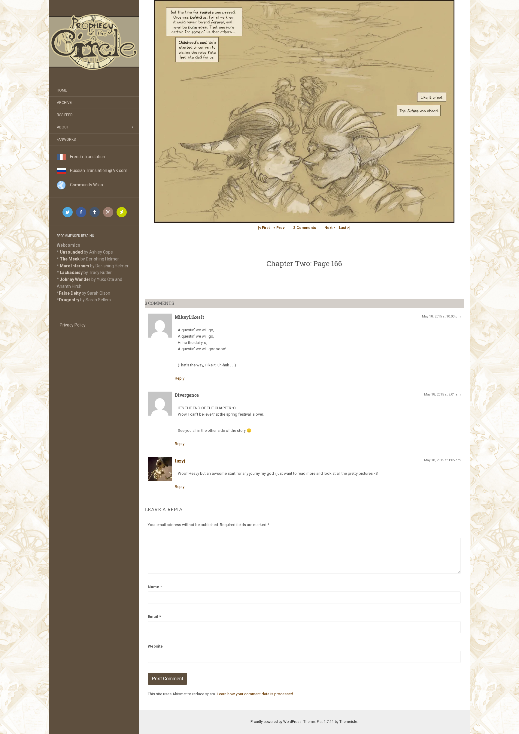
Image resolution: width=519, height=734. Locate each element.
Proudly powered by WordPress (276, 722)
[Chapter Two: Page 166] (304, 111)
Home (62, 90)
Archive (64, 103)
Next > (329, 228)
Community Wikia (84, 184)
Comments (304, 228)
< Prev (279, 228)
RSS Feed (65, 115)
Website (155, 646)
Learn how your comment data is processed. (255, 694)
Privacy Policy (73, 325)
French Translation (85, 156)
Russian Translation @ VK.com (96, 170)
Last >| (344, 228)
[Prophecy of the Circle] (94, 42)
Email (154, 616)
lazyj (180, 461)
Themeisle (348, 722)
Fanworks (66, 139)
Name (155, 587)
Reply (179, 378)
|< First (264, 228)
